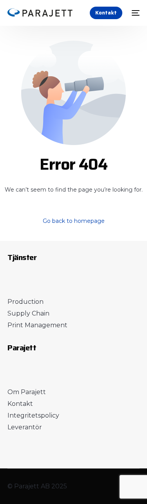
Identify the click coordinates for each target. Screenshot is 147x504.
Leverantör (24, 427)
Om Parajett (26, 392)
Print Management (37, 325)
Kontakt (20, 403)
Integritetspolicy (33, 415)
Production (25, 301)
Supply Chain (28, 313)
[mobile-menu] (135, 13)
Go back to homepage (74, 220)
